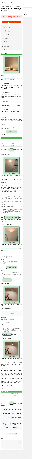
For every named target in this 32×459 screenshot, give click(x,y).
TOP (30, 456)
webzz (3, 2)
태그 (9, 2)
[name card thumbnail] (19, 442)
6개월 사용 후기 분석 (6, 46)
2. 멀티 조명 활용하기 (7, 30)
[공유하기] (10, 434)
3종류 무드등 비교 (6, 38)
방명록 (11, 2)
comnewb (8, 456)
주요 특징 (5, 35)
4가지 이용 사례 (5, 44)
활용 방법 (5, 41)
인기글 (28, 11)
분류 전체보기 (26, 6)
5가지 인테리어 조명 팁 (6, 27)
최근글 (25, 11)
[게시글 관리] (13, 434)
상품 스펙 (5, 36)
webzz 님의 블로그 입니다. (6, 442)
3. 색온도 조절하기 (7, 31)
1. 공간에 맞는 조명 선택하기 (8, 29)
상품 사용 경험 (6, 39)
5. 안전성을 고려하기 (7, 34)
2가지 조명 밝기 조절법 (6, 43)
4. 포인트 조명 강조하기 (7, 32)
